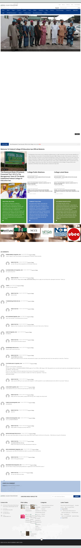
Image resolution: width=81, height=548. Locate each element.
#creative (77, 505)
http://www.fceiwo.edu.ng (30, 279)
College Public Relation (42, 181)
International (44, 510)
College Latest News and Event (32, 175)
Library (20, 12)
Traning (43, 516)
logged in (4, 485)
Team (29, 10)
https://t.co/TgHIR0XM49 (66, 516)
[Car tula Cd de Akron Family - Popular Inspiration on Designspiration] (28, 518)
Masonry (43, 514)
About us (63, 4)
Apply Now (75, 10)
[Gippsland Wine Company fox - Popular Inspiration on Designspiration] (37, 518)
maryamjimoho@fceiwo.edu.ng (17, 442)
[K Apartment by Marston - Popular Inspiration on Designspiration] (23, 506)
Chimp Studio (19, 542)
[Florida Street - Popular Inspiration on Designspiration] (28, 508)
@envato (63, 512)
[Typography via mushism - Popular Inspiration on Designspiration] (23, 516)
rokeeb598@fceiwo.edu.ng (16, 356)
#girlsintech (74, 516)
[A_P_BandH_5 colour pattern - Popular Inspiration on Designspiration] (32, 519)
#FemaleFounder (75, 512)
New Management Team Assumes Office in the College (38, 177)
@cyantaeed (66, 514)
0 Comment (35, 178)
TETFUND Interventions (11, 12)
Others (45, 12)
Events (24, 10)
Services (52, 10)
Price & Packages (77, 4)
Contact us (68, 4)
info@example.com (7, 516)
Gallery (34, 10)
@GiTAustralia (65, 510)
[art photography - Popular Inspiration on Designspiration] (37, 508)
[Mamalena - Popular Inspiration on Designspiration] (37, 527)
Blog (47, 10)
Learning (43, 512)
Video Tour (5, 169)
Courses (19, 10)
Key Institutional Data (37, 12)
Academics (41, 10)
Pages (13, 10)
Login (3, 12)
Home (59, 4)
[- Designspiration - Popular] (23, 534)
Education (43, 508)
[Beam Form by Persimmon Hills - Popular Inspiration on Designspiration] (32, 506)
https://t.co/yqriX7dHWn (69, 507)
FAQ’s (72, 4)
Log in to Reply (32, 254)
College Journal (27, 12)
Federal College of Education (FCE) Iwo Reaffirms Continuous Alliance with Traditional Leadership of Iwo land (39, 191)
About (8, 10)
